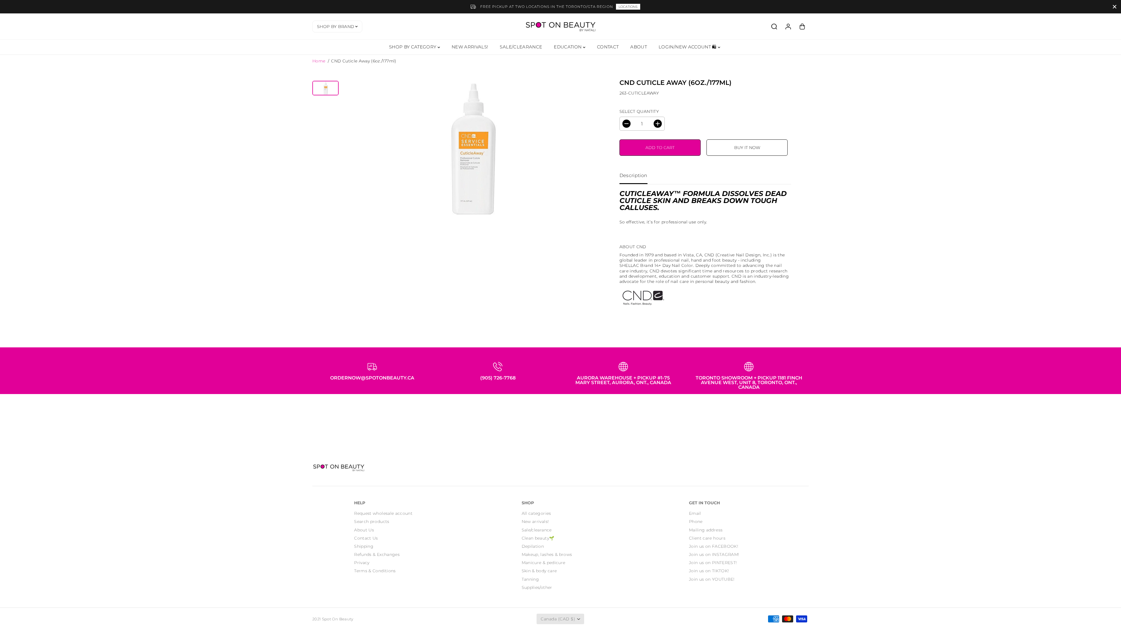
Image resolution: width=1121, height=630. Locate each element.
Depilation (533, 546)
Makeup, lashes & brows (547, 554)
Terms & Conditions (375, 570)
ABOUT (638, 47)
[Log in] (788, 26)
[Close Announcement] (1114, 6)
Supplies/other (537, 587)
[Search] (774, 26)
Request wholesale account (383, 513)
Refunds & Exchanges (377, 554)
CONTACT (608, 47)
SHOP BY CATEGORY (413, 47)
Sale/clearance (537, 530)
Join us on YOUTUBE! (712, 579)
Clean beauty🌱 (538, 538)
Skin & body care (539, 570)
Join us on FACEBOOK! (713, 546)
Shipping (363, 546)
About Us (364, 530)
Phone (696, 521)
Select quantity (639, 111)
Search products (371, 521)
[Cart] (802, 26)
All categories (536, 513)
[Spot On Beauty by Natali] (560, 26)
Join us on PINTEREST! (713, 562)
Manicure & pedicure (543, 562)
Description (633, 175)
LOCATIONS (628, 7)
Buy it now (747, 147)
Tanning (530, 579)
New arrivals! (535, 521)
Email (695, 513)
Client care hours (707, 538)
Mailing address (706, 530)
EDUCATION (568, 47)
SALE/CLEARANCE (521, 47)
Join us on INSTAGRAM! (714, 554)
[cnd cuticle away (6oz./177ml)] (471, 149)
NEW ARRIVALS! (470, 47)
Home (318, 61)
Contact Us (366, 538)
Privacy (361, 562)
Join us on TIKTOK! (709, 570)
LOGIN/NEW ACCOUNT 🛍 (688, 47)
